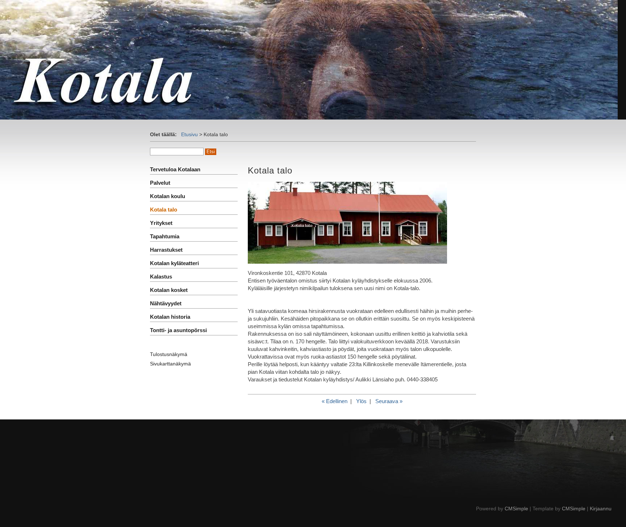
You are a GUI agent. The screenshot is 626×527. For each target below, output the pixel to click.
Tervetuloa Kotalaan (175, 169)
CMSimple (516, 508)
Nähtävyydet (165, 303)
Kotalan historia (170, 317)
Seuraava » (388, 401)
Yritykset (161, 223)
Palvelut (160, 183)
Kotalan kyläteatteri (174, 263)
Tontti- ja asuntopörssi (178, 330)
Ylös (361, 401)
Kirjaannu (601, 508)
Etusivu (189, 134)
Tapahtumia (164, 236)
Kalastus (161, 276)
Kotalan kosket (169, 290)
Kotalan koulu (167, 196)
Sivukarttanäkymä (170, 364)
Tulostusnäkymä (168, 354)
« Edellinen (334, 401)
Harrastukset (166, 250)
